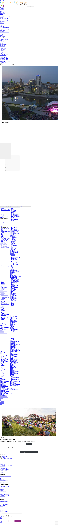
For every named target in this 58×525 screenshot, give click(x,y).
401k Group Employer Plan (4, 18)
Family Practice (13, 300)
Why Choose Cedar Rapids (4, 20)
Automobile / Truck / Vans (4, 239)
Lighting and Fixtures (13, 245)
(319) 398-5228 (3, 457)
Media (11, 265)
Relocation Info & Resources (4, 39)
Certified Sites (2, 26)
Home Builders (12, 213)
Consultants (2, 294)
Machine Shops (12, 250)
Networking (1, 14)
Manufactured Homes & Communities (14, 253)
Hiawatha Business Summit (4, 59)
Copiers (1, 326)
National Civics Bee (3, 47)
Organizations (3, 370)
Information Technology (14, 224)
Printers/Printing (12, 313)
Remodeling (3, 318)
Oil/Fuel (11, 283)
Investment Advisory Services (14, 233)
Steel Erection (12, 355)
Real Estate (12, 328)
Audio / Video (2, 237)
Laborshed (1, 503)
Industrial (2, 282)
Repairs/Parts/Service (4, 242)
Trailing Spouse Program (3, 34)
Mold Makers (13, 309)
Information (12, 222)
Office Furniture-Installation (14, 280)
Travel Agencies (12, 372)
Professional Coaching (13, 317)
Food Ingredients (14, 259)
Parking (11, 291)
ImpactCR (1, 35)
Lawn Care (12, 242)
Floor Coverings (2, 390)
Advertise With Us (2, 8)
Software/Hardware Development (4, 285)
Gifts (0, 399)
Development (13, 330)
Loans (11, 246)
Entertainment (2, 368)
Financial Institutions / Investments (3, 383)
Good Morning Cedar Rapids (4, 58)
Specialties (2, 214)
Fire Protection (2, 387)
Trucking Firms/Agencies (14, 373)
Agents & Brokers (14, 226)
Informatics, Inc (28, 523)
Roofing (2, 319)
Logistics (11, 247)
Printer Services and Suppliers (15, 312)
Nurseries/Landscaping (13, 277)
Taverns (12, 339)
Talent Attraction (2, 33)
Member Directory (2, 11)
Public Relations (12, 322)
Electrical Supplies (3, 353)
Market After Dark (2, 466)
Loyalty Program (13, 248)
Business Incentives (3, 28)
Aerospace (13, 255)
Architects (1, 230)
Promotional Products (13, 320)
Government (2, 402)
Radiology (12, 304)
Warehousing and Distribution (15, 384)
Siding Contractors (13, 347)
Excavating (3, 312)
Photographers (12, 296)
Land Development (13, 239)
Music (11, 274)
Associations (2, 235)
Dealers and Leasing (4, 240)
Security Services (12, 342)
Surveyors (11, 358)
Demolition (2, 309)
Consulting (2, 365)
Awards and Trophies (3, 244)
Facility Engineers (3, 376)
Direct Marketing (3, 213)
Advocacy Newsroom (3, 48)
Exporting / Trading (3, 375)
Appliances (13, 256)
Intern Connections (2, 36)
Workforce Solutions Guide (4, 501)
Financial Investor (3, 384)
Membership (2, 7)
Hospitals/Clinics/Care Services (15, 216)
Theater (11, 364)
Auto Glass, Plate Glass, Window (5, 238)
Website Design (12, 387)
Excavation (1, 374)
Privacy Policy (17, 523)
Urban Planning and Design (14, 377)
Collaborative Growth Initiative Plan (5, 502)
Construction (2, 292)
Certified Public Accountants (5, 210)
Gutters (11, 208)
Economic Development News (4, 32)
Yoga (11, 395)
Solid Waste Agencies (13, 351)
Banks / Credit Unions (3, 246)
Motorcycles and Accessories (14, 271)
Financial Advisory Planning (4, 381)
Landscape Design (13, 240)
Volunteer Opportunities (3, 463)
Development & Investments (5, 231)
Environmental (2, 369)
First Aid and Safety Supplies (4, 388)
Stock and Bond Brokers (14, 356)
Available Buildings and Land (4, 29)
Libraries (11, 244)
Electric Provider (2, 352)
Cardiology (13, 299)
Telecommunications (13, 361)
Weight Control (12, 388)
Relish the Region (2, 464)
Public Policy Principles (3, 45)
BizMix (1, 53)
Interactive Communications (14, 230)
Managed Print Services (14, 251)
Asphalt (1, 233)
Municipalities (12, 272)
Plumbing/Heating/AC (4, 317)
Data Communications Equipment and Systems (3, 333)
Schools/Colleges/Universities (14, 341)
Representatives (13, 261)
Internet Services (12, 232)
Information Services (13, 223)
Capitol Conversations (3, 55)
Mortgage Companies (13, 270)
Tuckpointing (12, 374)
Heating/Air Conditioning (5, 314)
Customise (6, 521)
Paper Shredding (12, 290)
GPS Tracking (2, 403)
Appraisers (1, 229)
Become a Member (2, 477)
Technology (3, 305)
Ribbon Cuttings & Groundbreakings (5, 16)
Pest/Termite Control (13, 295)
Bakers (1, 245)
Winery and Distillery (13, 394)
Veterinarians (12, 382)
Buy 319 (1, 510)
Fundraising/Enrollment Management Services (3, 396)
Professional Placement (4, 359)
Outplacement (12, 286)
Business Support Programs (4, 54)
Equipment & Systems (14, 362)
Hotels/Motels (12, 217)
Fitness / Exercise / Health (4, 389)
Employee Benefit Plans (3, 356)
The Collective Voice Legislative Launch (6, 61)
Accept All (17, 521)
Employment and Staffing (4, 357)
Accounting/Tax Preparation (5, 209)
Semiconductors (12, 343)
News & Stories (2, 49)
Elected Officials (2, 43)
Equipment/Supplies (14, 219)
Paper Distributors (13, 289)
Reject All (11, 521)
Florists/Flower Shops (3, 392)
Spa (10, 352)
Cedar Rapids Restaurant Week (4, 56)
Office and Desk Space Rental (14, 279)
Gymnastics (12, 209)
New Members (11, 206)
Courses (2, 401)
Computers (3, 298)
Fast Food (12, 338)
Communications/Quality (5, 297)
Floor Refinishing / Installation (4, 391)
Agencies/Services (4, 358)
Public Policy (2, 42)
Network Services (13, 275)
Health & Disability (14, 227)
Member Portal (2, 12)
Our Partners (2, 31)
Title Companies (12, 365)
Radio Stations (12, 324)
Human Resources (4, 303)
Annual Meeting (2, 52)
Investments (12, 234)
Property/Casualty (14, 229)
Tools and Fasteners (13, 367)
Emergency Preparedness (4, 355)
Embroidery (2, 354)
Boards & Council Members (4, 15)
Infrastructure (2, 23)
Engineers (2, 299)
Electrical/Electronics (14, 258)
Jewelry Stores (12, 236)
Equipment (13, 337)
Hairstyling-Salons (13, 210)
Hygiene (12, 220)
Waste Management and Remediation (14, 386)
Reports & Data (2, 490)
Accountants (2, 208)
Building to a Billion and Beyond (5, 486)
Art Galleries (2, 232)
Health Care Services (13, 211)
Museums (11, 273)
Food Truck (2, 394)
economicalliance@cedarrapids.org (7, 458)
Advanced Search (5, 206)
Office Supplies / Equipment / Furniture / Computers (14, 282)
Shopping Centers (13, 346)
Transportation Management (14, 371)
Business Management (4, 295)
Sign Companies (12, 348)
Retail (11, 340)
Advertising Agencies (3, 215)
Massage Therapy (13, 263)
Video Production (13, 383)
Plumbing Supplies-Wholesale (14, 310)
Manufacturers (12, 254)
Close (1, 63)
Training (2, 289)
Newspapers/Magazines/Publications (15, 276)
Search (2, 206)
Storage (11, 357)
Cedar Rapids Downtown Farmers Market (6, 465)
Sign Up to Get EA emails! (4, 482)
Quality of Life (2, 40)
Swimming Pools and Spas (14, 359)
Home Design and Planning (14, 214)
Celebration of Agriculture (3, 57)
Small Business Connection (4, 25)
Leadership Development (5, 304)
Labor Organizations (13, 237)
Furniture (1, 398)
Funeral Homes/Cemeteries (4, 397)
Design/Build (3, 310)
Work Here (1, 38)
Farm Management (3, 379)
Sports (11, 353)
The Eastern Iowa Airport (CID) (4, 494)
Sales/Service (3, 284)
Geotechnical (3, 366)
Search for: (1, 64)
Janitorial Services (13, 235)
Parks (11, 292)
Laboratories (12, 238)
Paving (2, 234)
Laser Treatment (12, 241)
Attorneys (1, 236)
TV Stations (12, 375)
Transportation (12, 370)
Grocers (1, 404)
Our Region (1, 22)
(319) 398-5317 (4, 456)
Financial (2, 302)
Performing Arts (12, 294)
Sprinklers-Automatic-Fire (14, 354)
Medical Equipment (13, 266)
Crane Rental (2, 331)
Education (1, 348)
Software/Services (4, 286)
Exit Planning (3, 301)
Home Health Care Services (14, 215)
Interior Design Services (14, 231)
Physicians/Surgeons (13, 298)
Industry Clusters (2, 30)
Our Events (1, 17)
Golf (0, 400)
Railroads (11, 327)
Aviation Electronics (3, 243)
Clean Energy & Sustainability (4, 27)
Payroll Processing (13, 293)
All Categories (23, 206)
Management (3, 293)
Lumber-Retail (12, 249)
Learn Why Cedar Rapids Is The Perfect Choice (29, 452)
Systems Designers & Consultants (4, 288)
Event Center (2, 372)
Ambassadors (2, 9)
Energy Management (3, 360)
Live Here (1, 37)
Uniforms (11, 376)
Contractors (2, 307)
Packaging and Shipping (14, 287)
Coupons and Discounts (17, 206)
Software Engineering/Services (15, 350)
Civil (2, 364)
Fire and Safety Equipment (4, 386)
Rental (2, 241)
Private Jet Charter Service (14, 316)
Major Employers (2, 21)
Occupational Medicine (13, 278)
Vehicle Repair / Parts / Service (15, 381)
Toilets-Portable (12, 366)
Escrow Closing (2, 371)
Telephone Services (13, 363)
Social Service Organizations (14, 349)
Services (12, 221)
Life (12, 228)
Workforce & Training (3, 24)
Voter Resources (2, 46)
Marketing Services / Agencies (14, 262)
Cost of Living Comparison (4, 504)
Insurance (11, 225)
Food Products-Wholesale (4, 393)
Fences (1, 380)
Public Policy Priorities (3, 44)
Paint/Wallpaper (12, 288)
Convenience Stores (3, 323)
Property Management (13, 321)
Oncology (12, 302)
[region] (12, 518)
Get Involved (2, 41)
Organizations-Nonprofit (14, 285)
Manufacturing (3, 315)
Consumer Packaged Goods (15, 257)
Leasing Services (12, 243)
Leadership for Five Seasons (4, 13)
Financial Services (3, 385)
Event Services (2, 373)
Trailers (11, 368)
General (2, 313)
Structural (2, 367)
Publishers (11, 323)
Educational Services (3, 349)
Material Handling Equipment (15, 264)
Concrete (1, 290)
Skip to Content (2, 0)
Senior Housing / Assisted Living (15, 344)
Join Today (29, 443)
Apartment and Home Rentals (4, 228)
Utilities (11, 378)
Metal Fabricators (13, 267)
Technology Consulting (13, 360)
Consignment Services (3, 291)
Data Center (2, 332)
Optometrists (12, 284)
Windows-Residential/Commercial (14, 393)
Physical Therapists (13, 297)
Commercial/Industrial (14, 329)
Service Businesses (13, 345)
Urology (12, 305)
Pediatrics (12, 212)
